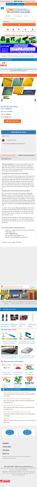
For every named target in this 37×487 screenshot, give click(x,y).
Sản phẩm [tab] (8, 16)
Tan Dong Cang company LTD (18, 373)
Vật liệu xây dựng (13, 56)
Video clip (32, 31)
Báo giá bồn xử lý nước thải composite (15, 302)
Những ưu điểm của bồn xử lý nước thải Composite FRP (25, 303)
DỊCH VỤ (6, 454)
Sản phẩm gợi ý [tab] (6, 159)
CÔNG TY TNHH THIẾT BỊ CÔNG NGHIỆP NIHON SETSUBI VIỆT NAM (29, 386)
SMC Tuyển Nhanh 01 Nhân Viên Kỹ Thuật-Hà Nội (15, 392)
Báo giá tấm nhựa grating (27, 56)
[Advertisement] (18, 265)
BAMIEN (6, 443)
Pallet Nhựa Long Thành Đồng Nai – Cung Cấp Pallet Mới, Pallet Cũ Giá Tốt (9, 357)
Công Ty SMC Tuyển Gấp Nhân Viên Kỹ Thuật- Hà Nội (17, 412)
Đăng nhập (11, 4)
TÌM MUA (6, 450)
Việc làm (7, 31)
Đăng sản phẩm (31, 4)
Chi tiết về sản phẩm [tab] (8, 155)
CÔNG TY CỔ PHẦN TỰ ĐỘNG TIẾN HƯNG (6, 386)
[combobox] (19, 21)
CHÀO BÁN (7, 447)
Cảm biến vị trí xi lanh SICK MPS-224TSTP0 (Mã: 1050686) (9, 342)
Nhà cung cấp (25, 31)
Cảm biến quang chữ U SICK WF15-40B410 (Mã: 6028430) (27, 342)
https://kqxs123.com (27, 477)
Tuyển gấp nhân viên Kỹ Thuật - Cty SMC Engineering (16, 398)
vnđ (10, 117)
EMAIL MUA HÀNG (13, 121)
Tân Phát (6, 136)
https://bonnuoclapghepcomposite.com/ (13, 143)
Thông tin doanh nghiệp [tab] (26, 155)
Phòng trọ (7, 477)
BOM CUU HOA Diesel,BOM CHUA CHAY (22, 325)
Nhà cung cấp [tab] (17, 16)
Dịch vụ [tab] (26, 16)
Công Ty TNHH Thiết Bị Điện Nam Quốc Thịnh (18, 386)
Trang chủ (4, 56)
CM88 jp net (6, 418)
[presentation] (31, 287)
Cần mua (13, 31)
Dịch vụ (19, 31)
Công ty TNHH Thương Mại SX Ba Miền (29, 373)
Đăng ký (20, 4)
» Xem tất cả (31, 389)
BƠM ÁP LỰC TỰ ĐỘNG (14, 325)
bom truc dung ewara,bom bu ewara (5, 325)
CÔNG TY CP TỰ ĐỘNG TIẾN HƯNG (6, 373)
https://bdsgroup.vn (16, 477)
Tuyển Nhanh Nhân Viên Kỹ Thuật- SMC (13, 405)
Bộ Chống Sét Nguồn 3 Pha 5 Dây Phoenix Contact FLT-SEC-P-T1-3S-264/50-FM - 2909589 (27, 357)
